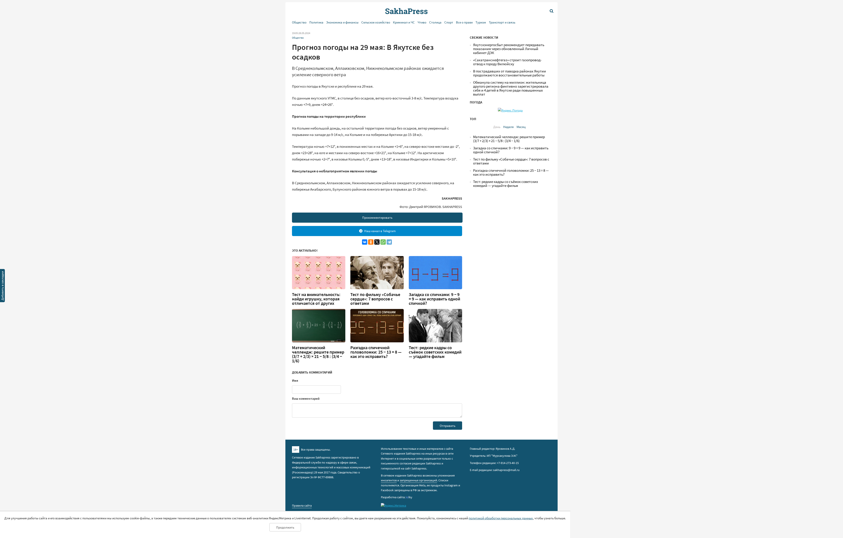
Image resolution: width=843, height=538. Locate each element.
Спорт (448, 22)
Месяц (521, 127)
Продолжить (285, 527)
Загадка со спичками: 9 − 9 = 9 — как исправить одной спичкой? (434, 299)
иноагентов (389, 480)
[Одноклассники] (370, 242)
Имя (295, 380)
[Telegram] (389, 242)
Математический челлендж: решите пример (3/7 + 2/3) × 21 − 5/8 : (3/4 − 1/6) (318, 354)
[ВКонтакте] (364, 242)
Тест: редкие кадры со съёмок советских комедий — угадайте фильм (435, 352)
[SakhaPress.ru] (2, 286)
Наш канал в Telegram (380, 231)
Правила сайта (302, 505)
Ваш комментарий (306, 398)
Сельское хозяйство (375, 22)
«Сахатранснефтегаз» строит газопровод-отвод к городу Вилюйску (507, 62)
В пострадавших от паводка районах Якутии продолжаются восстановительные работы (509, 73)
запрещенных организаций (418, 480)
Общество (299, 22)
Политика (316, 22)
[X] (377, 242)
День (496, 127)
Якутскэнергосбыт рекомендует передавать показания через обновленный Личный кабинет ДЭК (508, 49)
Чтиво (422, 22)
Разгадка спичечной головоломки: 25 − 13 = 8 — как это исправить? (376, 352)
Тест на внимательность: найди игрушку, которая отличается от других (316, 299)
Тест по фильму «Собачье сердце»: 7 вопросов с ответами (375, 299)
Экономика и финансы (342, 22)
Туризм (481, 22)
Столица (435, 22)
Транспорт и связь (502, 22)
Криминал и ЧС (404, 22)
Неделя (508, 127)
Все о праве (464, 22)
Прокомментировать (377, 217)
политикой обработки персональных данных (501, 518)
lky (409, 497)
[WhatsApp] (383, 242)
